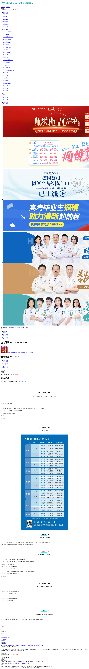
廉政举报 (40, 645)
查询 (4, 364)
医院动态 (5, 24)
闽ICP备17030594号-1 (6, 667)
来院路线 (5, 360)
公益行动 (5, 93)
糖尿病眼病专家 (7, 47)
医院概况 (5, 14)
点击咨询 (23, 381)
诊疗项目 (5, 72)
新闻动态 (5, 21)
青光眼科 (5, 90)
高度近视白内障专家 (8, 37)
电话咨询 (5, 367)
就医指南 (5, 94)
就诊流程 (5, 97)
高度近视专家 (6, 52)
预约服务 (5, 363)
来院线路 (5, 102)
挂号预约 (3, 7)
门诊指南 (5, 338)
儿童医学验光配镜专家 (8, 70)
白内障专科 (6, 78)
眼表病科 (5, 85)
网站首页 (5, 12)
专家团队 (5, 29)
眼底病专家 (6, 44)
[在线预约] (44, 641)
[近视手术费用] (44, 638)
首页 (10, 327)
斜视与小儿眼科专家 (8, 60)
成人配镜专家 (6, 67)
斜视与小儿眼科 (7, 83)
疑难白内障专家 (7, 39)
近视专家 (5, 49)
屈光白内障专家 (7, 31)
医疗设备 (5, 19)
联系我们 (5, 103)
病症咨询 (5, 366)
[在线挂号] (44, 639)
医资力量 (5, 334)
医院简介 (5, 16)
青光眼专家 (6, 65)
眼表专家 (5, 54)
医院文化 (5, 333)
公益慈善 (5, 337)
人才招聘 (8, 7)
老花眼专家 (6, 34)
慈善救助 (17, 663)
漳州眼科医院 (15, 327)
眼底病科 (5, 80)
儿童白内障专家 (7, 42)
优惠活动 (5, 26)
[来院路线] (44, 642)
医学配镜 (5, 88)
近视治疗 (7, 663)
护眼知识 (17, 645)
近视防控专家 (6, 62)
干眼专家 (5, 57)
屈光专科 (5, 75)
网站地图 (3, 656)
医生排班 (5, 99)
